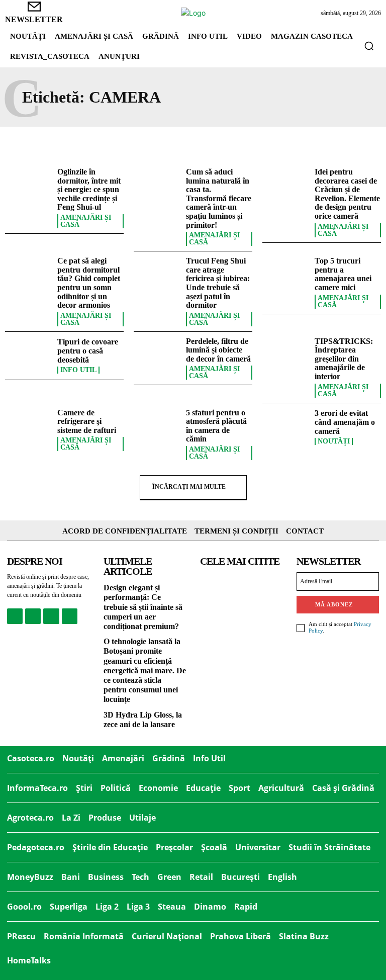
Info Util (78, 370)
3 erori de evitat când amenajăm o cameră (345, 422)
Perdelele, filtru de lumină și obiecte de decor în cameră (218, 350)
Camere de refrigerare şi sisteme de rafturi (86, 421)
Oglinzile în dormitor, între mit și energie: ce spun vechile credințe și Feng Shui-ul (89, 189)
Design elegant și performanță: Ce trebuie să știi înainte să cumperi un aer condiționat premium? (143, 607)
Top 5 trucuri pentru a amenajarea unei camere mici (343, 274)
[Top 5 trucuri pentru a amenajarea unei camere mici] (286, 275)
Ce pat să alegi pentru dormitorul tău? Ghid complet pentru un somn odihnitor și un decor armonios (88, 282)
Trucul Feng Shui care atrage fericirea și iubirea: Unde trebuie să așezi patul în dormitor (218, 282)
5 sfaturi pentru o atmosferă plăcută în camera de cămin (216, 425)
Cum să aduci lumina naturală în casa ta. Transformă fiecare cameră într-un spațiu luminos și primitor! (218, 198)
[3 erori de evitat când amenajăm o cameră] (286, 427)
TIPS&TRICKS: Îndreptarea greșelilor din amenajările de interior (344, 359)
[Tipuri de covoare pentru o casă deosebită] (28, 356)
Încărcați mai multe (189, 486)
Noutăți (334, 441)
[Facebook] (15, 616)
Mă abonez (334, 604)
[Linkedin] (51, 616)
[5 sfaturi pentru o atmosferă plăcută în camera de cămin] (157, 427)
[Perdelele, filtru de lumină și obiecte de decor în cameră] (157, 356)
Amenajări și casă (85, 221)
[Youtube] (69, 616)
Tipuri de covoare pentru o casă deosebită (87, 350)
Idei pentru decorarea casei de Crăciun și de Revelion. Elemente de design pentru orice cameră (347, 193)
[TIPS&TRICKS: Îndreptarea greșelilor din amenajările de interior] (286, 356)
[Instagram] (33, 616)
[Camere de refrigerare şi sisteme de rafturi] (28, 427)
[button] (369, 46)
